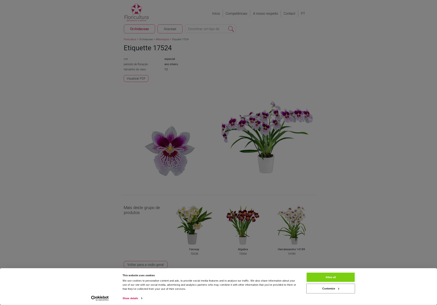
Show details (130, 298)
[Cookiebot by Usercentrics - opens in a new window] (100, 298)
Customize (328, 288)
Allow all (331, 277)
